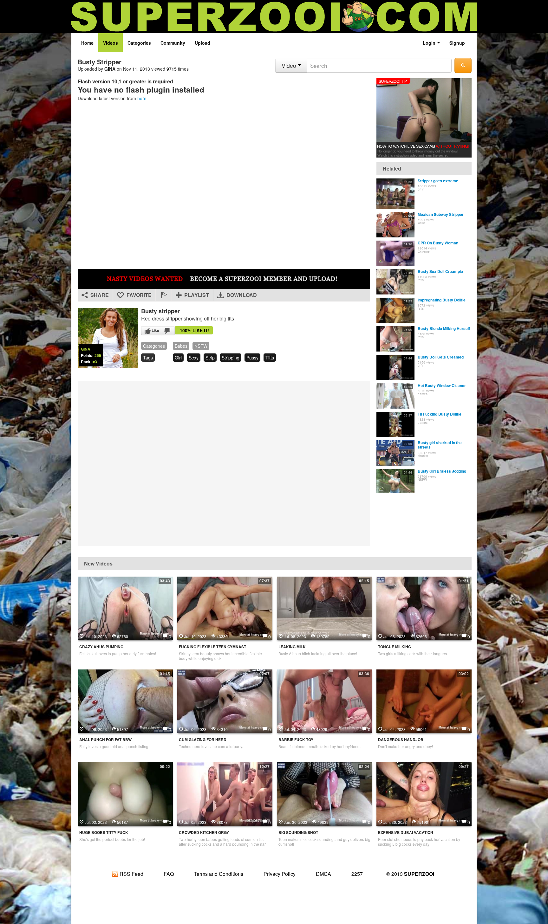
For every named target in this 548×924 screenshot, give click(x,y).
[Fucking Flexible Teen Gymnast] (224, 607)
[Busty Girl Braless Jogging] (395, 481)
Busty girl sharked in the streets (440, 445)
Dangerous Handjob (400, 739)
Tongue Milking (394, 646)
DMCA (323, 873)
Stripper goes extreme (438, 181)
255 (98, 355)
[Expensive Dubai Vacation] (424, 793)
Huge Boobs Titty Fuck (103, 832)
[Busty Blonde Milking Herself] (395, 339)
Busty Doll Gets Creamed (441, 357)
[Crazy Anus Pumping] (125, 607)
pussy (252, 357)
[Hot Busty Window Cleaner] (395, 396)
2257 (357, 873)
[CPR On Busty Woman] (395, 253)
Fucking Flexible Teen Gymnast (212, 646)
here (142, 98)
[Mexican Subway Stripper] (395, 224)
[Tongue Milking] (424, 607)
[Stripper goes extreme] (395, 193)
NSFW (200, 346)
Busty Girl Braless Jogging (442, 471)
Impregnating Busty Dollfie (442, 300)
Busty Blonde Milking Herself (444, 328)
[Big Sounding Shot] (324, 793)
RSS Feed (130, 873)
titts (269, 357)
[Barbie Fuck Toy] (324, 700)
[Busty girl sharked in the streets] (395, 453)
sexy (194, 357)
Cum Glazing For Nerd (202, 739)
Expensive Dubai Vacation (405, 832)
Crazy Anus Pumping (101, 646)
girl (178, 357)
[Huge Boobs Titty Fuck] (125, 793)
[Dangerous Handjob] (424, 700)
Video (290, 65)
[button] (164, 295)
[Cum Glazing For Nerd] (224, 700)
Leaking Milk (292, 646)
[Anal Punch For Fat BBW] (125, 700)
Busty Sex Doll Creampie (440, 271)
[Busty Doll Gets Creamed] (395, 367)
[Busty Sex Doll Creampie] (395, 281)
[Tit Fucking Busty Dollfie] (395, 424)
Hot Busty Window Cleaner (442, 385)
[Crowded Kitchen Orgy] (224, 793)
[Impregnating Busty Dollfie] (395, 310)
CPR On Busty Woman (438, 243)
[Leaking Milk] (324, 607)
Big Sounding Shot (298, 832)
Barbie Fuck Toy (295, 739)
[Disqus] (224, 463)
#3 (95, 362)
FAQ (169, 873)
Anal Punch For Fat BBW (105, 739)
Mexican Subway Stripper (441, 214)
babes (181, 346)
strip (210, 357)
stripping (230, 357)
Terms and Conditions (218, 873)
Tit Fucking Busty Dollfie (439, 414)
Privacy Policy (280, 873)
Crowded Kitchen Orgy (204, 832)
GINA (109, 69)
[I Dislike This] (168, 330)
